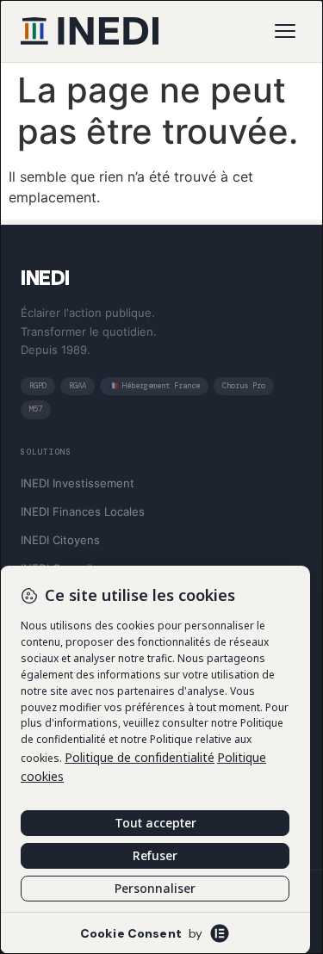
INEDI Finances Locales (83, 511)
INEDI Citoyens (60, 540)
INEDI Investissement (77, 483)
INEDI (45, 277)
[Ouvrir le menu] (285, 31)
